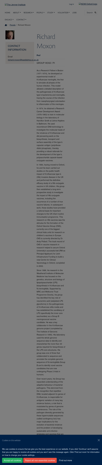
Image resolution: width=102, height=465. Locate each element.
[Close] (99, 440)
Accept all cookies (12, 460)
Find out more (65, 460)
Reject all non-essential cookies (40, 460)
